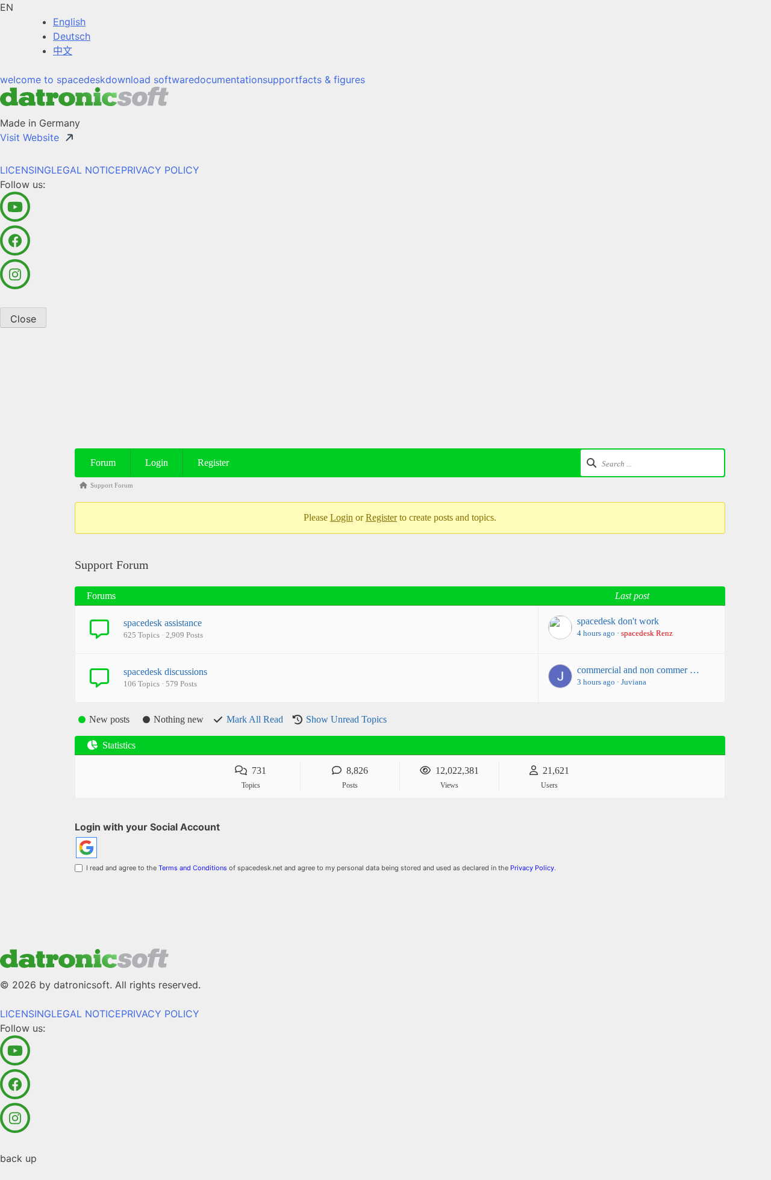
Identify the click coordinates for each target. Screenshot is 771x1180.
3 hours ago (596, 681)
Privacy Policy (532, 868)
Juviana (633, 681)
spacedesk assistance (162, 623)
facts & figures (332, 80)
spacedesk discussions (165, 672)
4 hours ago (596, 633)
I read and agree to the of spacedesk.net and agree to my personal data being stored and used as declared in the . (319, 868)
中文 (62, 51)
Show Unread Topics (346, 719)
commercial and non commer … (638, 670)
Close (23, 319)
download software (149, 80)
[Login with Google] (86, 847)
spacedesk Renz (647, 633)
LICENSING (25, 170)
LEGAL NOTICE (86, 170)
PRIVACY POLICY (160, 170)
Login (156, 462)
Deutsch (71, 36)
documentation (228, 80)
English (69, 22)
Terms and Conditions (192, 868)
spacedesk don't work (618, 621)
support (281, 80)
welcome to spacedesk (52, 80)
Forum (103, 462)
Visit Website (29, 137)
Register (213, 462)
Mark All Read (254, 719)
